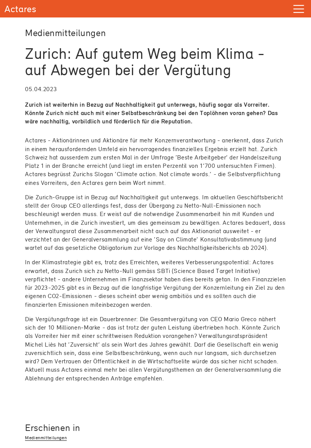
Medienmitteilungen (46, 437)
